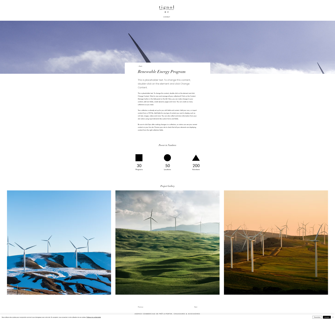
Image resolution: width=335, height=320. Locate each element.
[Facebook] (168, 12)
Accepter (326, 317)
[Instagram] (165, 12)
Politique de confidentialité (93, 317)
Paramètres (317, 317)
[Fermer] (333, 317)
